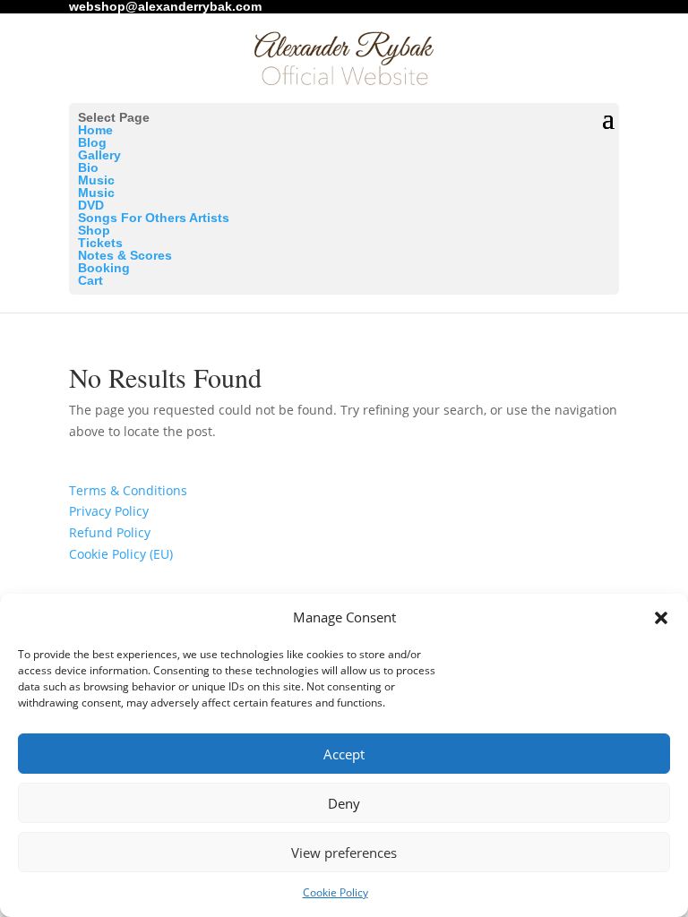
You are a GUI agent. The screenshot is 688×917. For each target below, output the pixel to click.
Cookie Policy (335, 892)
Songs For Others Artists (153, 217)
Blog (92, 142)
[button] (661, 618)
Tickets (100, 243)
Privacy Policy (109, 510)
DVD (91, 205)
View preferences (344, 852)
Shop (94, 230)
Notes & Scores (125, 255)
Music (96, 180)
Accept (344, 754)
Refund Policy (109, 532)
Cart (90, 280)
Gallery (99, 155)
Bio (88, 167)
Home (95, 130)
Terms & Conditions (128, 490)
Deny (344, 803)
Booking (104, 268)
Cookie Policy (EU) (121, 553)
